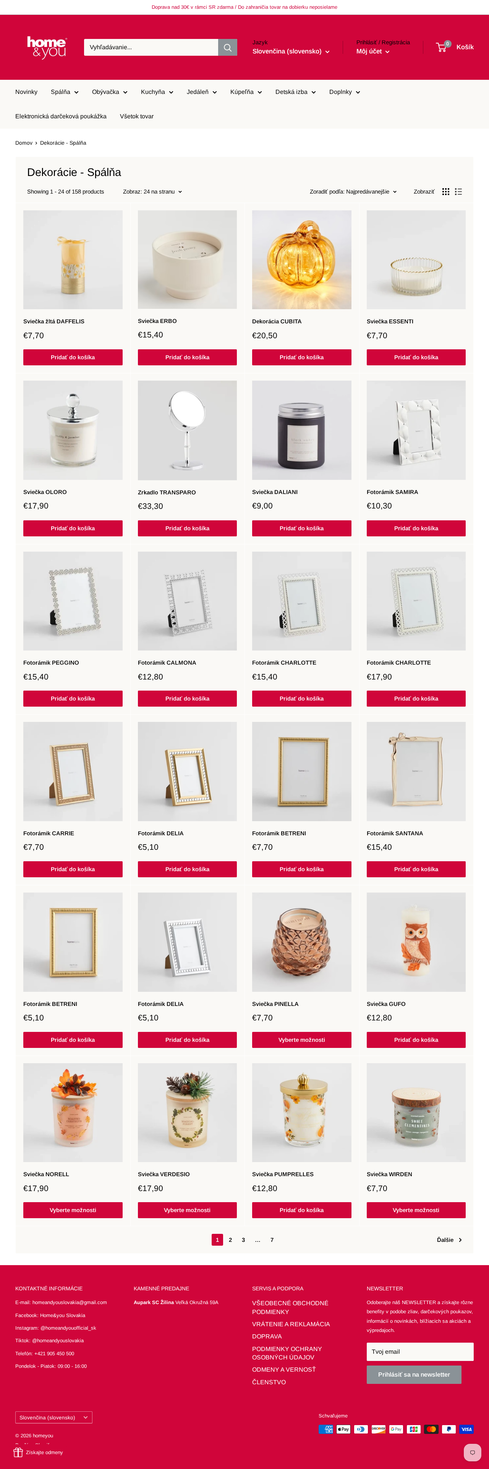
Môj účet (370, 51)
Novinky (26, 92)
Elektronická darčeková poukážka (61, 116)
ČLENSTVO (269, 1382)
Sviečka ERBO (157, 321)
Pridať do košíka (73, 357)
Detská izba (291, 92)
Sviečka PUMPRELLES (283, 1174)
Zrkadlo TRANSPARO (167, 492)
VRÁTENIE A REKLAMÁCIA (291, 1324)
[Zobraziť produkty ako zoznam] (458, 191)
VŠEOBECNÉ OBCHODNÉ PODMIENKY (290, 1307)
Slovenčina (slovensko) (47, 1418)
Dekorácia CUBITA (277, 321)
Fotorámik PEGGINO (51, 662)
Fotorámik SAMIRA (392, 492)
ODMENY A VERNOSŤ (284, 1369)
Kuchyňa (153, 92)
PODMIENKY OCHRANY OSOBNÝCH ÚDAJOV (287, 1353)
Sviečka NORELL (46, 1174)
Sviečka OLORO (45, 492)
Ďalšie (445, 1240)
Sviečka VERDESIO (164, 1174)
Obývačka (105, 92)
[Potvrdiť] (227, 47)
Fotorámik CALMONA (167, 662)
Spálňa (60, 92)
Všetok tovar (137, 116)
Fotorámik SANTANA (395, 833)
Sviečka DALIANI (275, 492)
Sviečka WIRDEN (389, 1174)
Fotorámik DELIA (161, 833)
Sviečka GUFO (386, 1004)
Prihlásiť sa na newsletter (414, 1374)
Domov (23, 143)
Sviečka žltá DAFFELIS (53, 321)
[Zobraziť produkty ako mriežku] (445, 191)
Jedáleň (198, 92)
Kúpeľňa (242, 92)
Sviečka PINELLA (275, 1004)
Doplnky (340, 92)
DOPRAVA (267, 1336)
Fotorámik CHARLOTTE (284, 662)
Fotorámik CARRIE (48, 833)
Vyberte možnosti (302, 1039)
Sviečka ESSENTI (390, 321)
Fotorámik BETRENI (279, 833)
